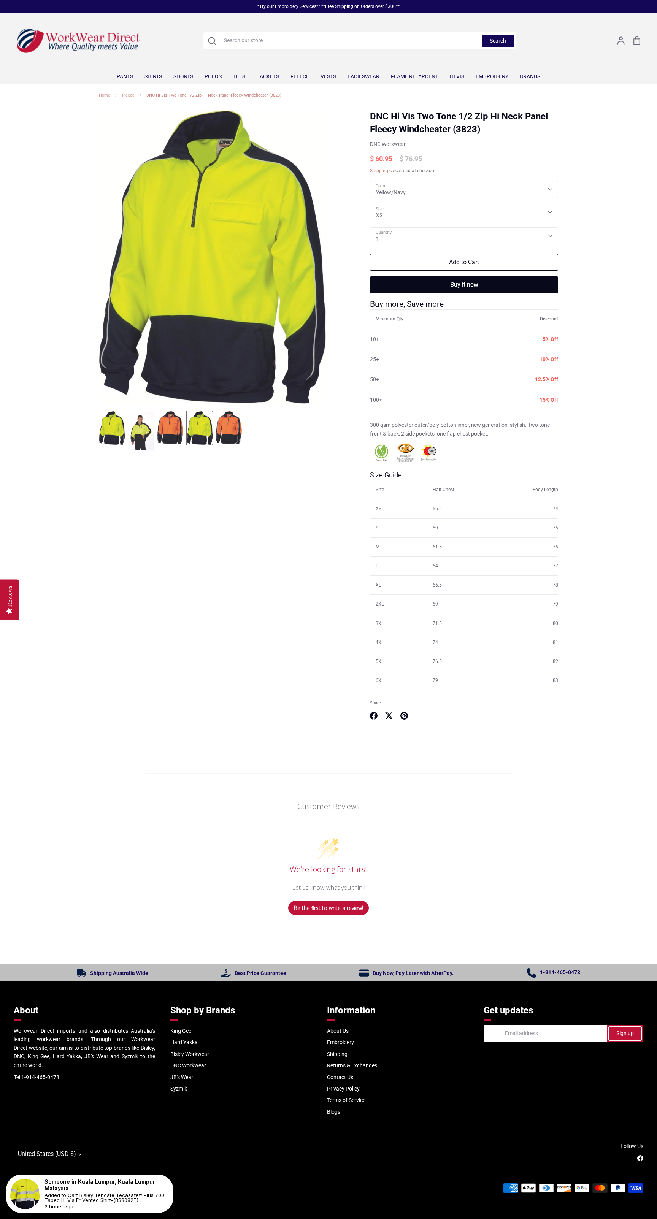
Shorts (183, 76)
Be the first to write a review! (328, 907)
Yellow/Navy (391, 192)
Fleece (299, 76)
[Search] (211, 40)
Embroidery (492, 76)
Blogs (333, 1112)
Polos (213, 76)
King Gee (180, 1031)
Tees (239, 76)
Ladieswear (363, 76)
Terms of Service (346, 1100)
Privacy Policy (343, 1089)
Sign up (625, 1033)
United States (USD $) (47, 1153)
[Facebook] (640, 1158)
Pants (125, 76)
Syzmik (178, 1089)
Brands (530, 76)
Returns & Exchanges (352, 1065)
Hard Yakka (184, 1042)
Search (498, 41)
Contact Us (340, 1077)
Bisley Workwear (189, 1054)
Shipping (379, 170)
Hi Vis (457, 76)
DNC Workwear (388, 144)
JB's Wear (181, 1077)
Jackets (268, 76)
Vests (328, 76)
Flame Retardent (414, 76)
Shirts (153, 76)
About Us (338, 1031)
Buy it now (464, 284)
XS (379, 215)
